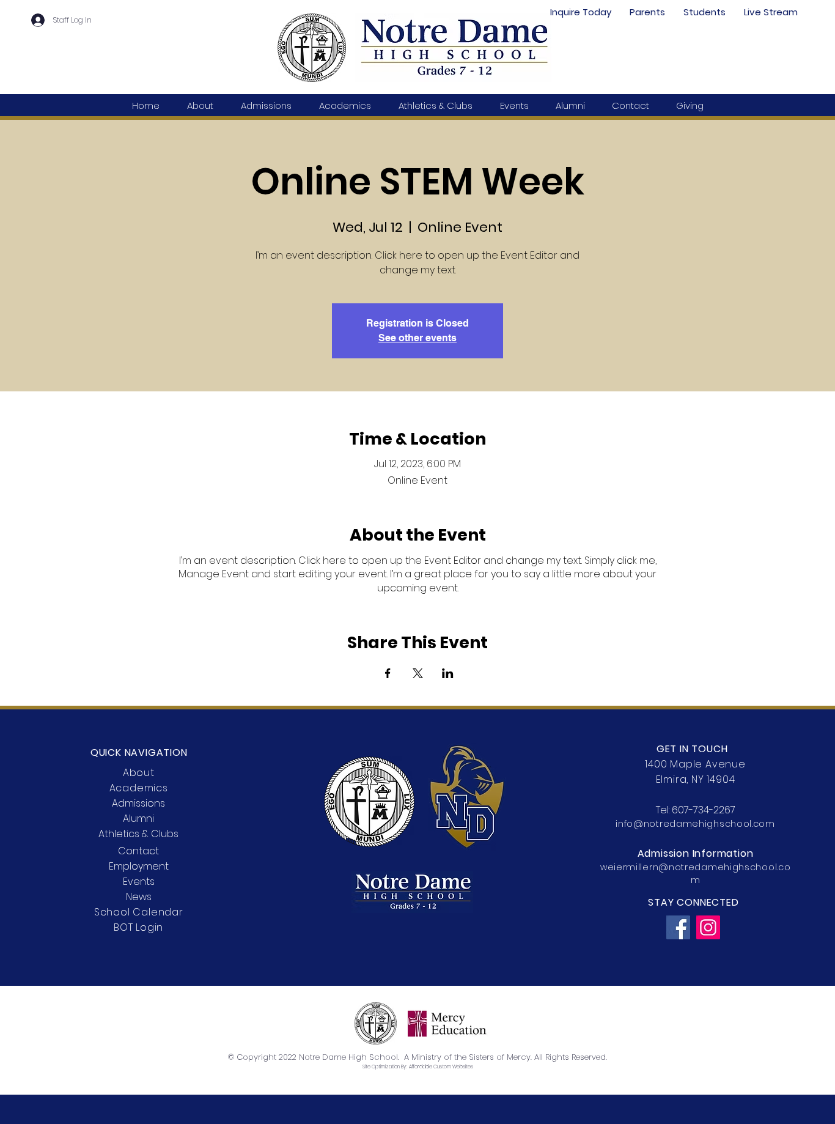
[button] (647, 12)
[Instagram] (708, 927)
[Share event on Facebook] (388, 673)
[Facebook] (678, 927)
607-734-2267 (703, 810)
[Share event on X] (418, 673)
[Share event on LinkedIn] (448, 673)
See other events (417, 338)
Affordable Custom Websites (441, 1066)
